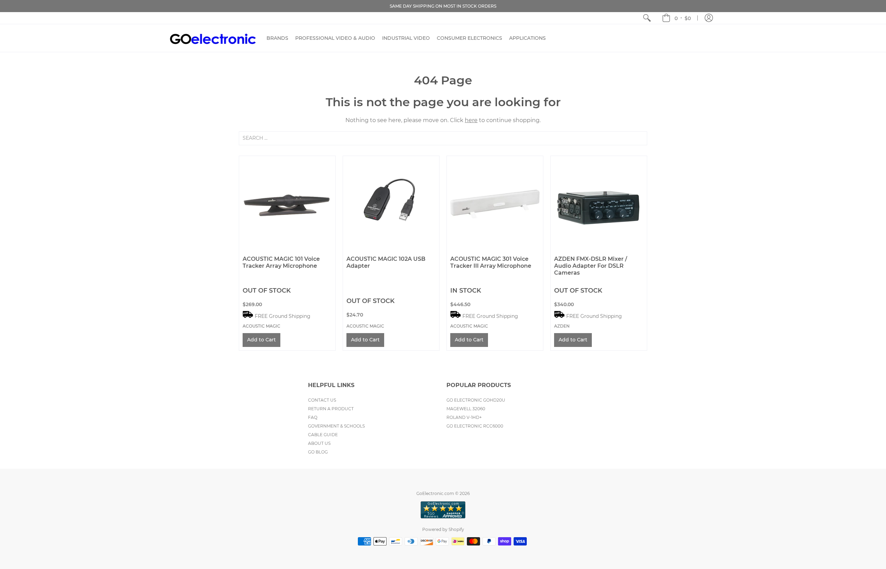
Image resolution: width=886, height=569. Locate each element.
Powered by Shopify (443, 529)
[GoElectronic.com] (213, 38)
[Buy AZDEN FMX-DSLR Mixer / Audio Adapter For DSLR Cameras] (598, 204)
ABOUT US (319, 443)
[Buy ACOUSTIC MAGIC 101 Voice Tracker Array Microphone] (287, 204)
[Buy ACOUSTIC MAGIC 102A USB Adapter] (391, 204)
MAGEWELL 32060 (465, 408)
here (471, 120)
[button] (676, 18)
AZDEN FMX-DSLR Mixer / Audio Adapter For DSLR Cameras (590, 266)
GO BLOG (318, 452)
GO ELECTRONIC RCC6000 (474, 426)
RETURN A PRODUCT (331, 408)
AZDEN (562, 326)
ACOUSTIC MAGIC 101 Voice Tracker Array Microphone (281, 262)
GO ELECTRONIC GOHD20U (475, 400)
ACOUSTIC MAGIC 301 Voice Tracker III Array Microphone (490, 262)
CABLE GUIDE (323, 434)
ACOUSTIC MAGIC (261, 326)
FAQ (312, 417)
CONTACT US (322, 400)
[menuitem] (647, 18)
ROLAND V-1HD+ (464, 417)
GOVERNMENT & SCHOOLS (336, 426)
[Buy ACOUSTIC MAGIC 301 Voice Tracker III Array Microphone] (495, 204)
